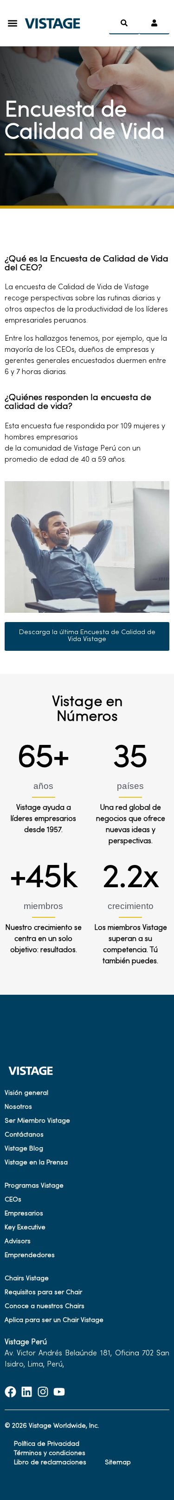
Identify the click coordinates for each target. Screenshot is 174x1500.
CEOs (13, 1200)
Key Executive (25, 1228)
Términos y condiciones (49, 1453)
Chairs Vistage (27, 1279)
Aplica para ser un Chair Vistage (54, 1320)
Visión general (26, 1093)
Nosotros (18, 1107)
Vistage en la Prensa (36, 1163)
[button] (12, 23)
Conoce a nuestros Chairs (44, 1306)
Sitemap (118, 1463)
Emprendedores (30, 1255)
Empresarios (24, 1214)
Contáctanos (24, 1135)
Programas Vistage (34, 1186)
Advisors (18, 1242)
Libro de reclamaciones (50, 1463)
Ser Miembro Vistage (37, 1121)
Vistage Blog (24, 1149)
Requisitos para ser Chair (43, 1293)
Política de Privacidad (46, 1444)
